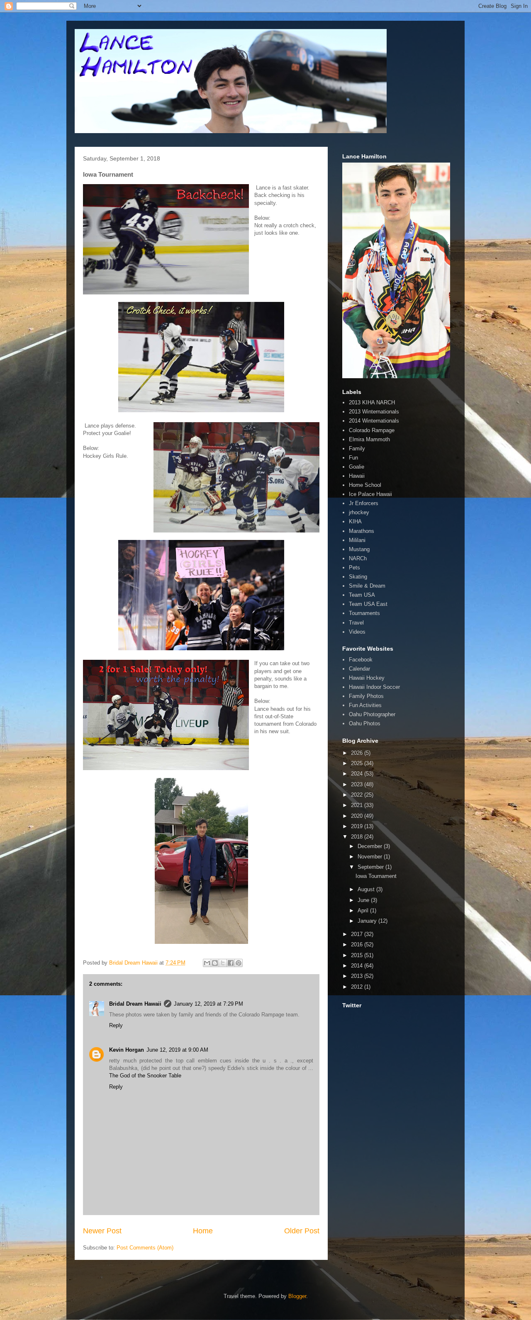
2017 (357, 934)
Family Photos (366, 696)
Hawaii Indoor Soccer (374, 687)
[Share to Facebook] (231, 963)
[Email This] (207, 963)
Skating (358, 577)
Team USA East (368, 604)
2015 (357, 955)
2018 (357, 837)
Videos (357, 632)
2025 (357, 763)
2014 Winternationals (374, 421)
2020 (357, 816)
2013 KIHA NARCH (372, 402)
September (371, 867)
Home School (365, 485)
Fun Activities (365, 705)
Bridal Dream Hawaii (135, 1004)
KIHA (355, 521)
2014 (357, 966)
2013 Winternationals (374, 411)
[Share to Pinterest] (238, 963)
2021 (357, 805)
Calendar (359, 669)
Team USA (362, 595)
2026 (357, 753)
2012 (357, 987)
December (371, 846)
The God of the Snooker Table (145, 1075)
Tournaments (364, 613)
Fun (353, 458)
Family (357, 448)
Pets (354, 567)
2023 (357, 784)
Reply (116, 1025)
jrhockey (359, 512)
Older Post (301, 1231)
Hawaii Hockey (367, 678)
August (367, 889)
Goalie (356, 467)
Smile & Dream (367, 586)
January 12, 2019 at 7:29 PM (208, 1004)
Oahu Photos (364, 723)
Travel (356, 623)
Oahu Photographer (372, 714)
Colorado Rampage (372, 430)
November (371, 856)
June (364, 900)
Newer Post (102, 1231)
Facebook (361, 659)
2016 (357, 944)
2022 (357, 795)
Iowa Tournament (376, 876)
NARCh (358, 558)
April (364, 910)
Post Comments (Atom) (145, 1248)
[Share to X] (223, 963)
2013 (357, 976)
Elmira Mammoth (369, 439)
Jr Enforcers (363, 503)
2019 (357, 826)
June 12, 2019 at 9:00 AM (177, 1050)
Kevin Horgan (126, 1050)
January (368, 921)
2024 (357, 774)
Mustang (359, 549)
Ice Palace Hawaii (370, 494)
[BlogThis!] (215, 963)
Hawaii (357, 476)
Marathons (361, 531)
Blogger (297, 1296)
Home (203, 1231)
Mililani (357, 540)
